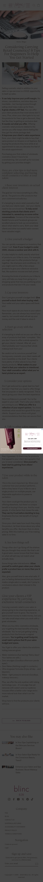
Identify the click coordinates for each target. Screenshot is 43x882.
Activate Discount (32, 448)
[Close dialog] (42, 429)
